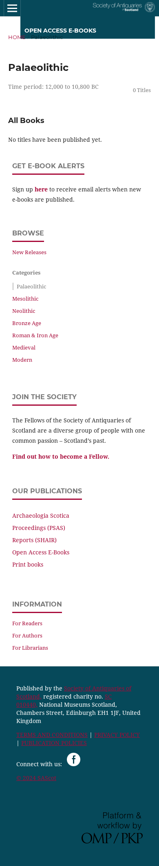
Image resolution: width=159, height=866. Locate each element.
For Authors (27, 635)
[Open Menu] (12, 8)
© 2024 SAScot (36, 778)
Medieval (23, 347)
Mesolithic (25, 298)
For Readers (27, 623)
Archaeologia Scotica (40, 515)
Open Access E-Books (40, 552)
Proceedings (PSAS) (38, 528)
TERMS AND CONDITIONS (52, 735)
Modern (22, 359)
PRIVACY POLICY (117, 735)
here (41, 189)
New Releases (29, 252)
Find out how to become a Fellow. (60, 456)
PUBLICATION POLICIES (54, 743)
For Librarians (30, 647)
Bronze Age (26, 323)
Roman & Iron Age (35, 335)
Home (17, 37)
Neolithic (23, 310)
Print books (27, 564)
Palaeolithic (31, 286)
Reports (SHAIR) (34, 540)
